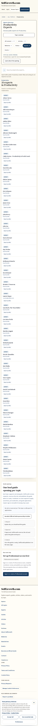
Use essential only (27, 717)
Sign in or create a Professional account (16, 574)
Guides (3, 615)
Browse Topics (15, 9)
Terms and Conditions (8, 670)
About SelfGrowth (6, 632)
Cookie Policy (5, 675)
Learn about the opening (12, 61)
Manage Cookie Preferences (11, 688)
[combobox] (21, 70)
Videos (3, 624)
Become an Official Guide (8, 651)
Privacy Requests (6, 684)
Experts (3, 610)
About (3, 9)
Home (3, 17)
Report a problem (8, 697)
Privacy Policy (5, 666)
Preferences (19, 722)
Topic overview (19, 35)
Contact (3, 656)
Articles (3, 619)
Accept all (10, 717)
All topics (4, 605)
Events (3, 646)
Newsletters (5, 642)
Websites (4, 637)
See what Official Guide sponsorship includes (17, 516)
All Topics (11, 17)
